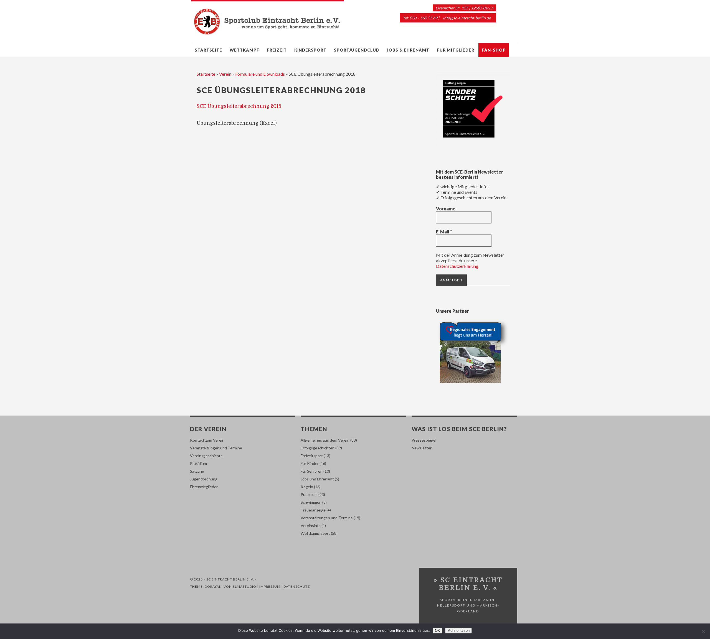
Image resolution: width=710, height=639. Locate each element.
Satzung (197, 471)
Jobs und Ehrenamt (317, 479)
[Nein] (703, 631)
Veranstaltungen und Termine (216, 447)
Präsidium (198, 463)
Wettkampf (244, 50)
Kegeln (307, 486)
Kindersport (310, 50)
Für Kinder (310, 463)
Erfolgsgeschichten (317, 447)
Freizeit (277, 50)
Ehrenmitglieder (204, 486)
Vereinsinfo (311, 525)
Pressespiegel (424, 440)
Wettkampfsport (315, 533)
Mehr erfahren (458, 630)
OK (437, 630)
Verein (225, 74)
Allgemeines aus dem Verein (325, 440)
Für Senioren (312, 471)
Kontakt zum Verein (207, 440)
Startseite (208, 50)
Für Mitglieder (455, 50)
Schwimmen (311, 502)
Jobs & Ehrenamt (408, 50)
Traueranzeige (313, 510)
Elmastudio (244, 586)
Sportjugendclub (356, 50)
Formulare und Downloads (260, 74)
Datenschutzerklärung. (457, 266)
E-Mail (444, 231)
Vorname (445, 208)
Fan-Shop (494, 50)
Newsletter (422, 447)
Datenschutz (296, 586)
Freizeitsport (312, 455)
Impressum (269, 586)
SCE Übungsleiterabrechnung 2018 (239, 106)
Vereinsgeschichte (206, 455)
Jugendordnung (203, 479)
